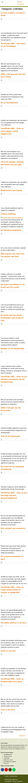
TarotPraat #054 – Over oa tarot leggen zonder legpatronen (12, 131)
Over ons (6, 763)
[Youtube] (6, 769)
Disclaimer (19, 781)
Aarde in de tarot (8, 651)
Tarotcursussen (8, 756)
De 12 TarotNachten (9, 103)
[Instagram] (10, 769)
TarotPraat (6, 758)
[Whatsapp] (14, 769)
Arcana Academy (8, 214)
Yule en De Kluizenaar (10, 436)
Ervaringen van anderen (10, 761)
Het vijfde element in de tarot (13, 623)
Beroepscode (8, 779)
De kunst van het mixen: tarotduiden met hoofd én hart (12, 317)
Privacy (14, 781)
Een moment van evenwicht (13, 528)
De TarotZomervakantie (11, 230)
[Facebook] (2, 769)
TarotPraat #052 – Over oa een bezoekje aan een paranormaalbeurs (14, 495)
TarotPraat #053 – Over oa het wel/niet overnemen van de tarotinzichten (14, 379)
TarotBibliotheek (8, 754)
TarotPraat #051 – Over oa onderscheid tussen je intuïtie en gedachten (12, 589)
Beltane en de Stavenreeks (12, 348)
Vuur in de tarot (8, 710)
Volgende (23, 735)
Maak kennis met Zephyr (11, 190)
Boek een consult (8, 760)
